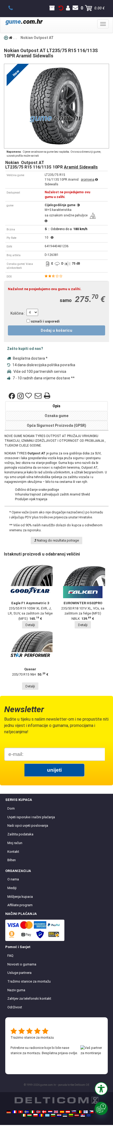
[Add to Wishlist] (29, 396)
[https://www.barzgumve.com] (53, 1115)
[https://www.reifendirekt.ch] (20, 1112)
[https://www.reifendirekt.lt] (71, 1115)
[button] (101, 1088)
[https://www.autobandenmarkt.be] (80, 1112)
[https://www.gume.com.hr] (59, 1115)
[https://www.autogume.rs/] (83, 1115)
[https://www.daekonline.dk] (44, 1112)
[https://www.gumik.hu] (29, 1115)
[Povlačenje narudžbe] (61, 8)
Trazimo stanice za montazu (32, 1037)
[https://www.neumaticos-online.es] (62, 1112)
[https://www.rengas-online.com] (86, 1112)
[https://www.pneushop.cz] (91, 1112)
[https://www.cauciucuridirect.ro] (41, 1115)
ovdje (73, 1053)
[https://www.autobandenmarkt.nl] (50, 1112)
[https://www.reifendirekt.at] (68, 1112)
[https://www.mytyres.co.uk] (56, 1112)
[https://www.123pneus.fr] (15, 1112)
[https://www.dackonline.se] (26, 1112)
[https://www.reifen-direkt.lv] (77, 1115)
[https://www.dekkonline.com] (38, 1112)
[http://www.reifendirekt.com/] (88, 1115)
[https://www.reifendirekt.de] (9, 1112)
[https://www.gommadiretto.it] (32, 1112)
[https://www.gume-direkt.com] (74, 1112)
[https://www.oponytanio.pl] (35, 1115)
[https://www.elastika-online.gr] (47, 1115)
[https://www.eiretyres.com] (24, 1115)
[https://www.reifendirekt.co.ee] (65, 1115)
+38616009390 (13, 8)
